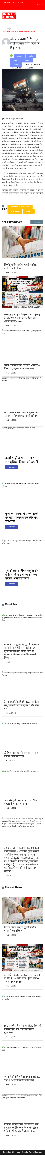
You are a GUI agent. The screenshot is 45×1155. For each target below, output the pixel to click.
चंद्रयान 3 (28, 211)
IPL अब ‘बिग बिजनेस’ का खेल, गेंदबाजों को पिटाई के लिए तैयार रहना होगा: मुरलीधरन (22, 1029)
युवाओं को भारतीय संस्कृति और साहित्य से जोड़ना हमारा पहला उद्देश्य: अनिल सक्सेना (22, 575)
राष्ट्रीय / (10, 29)
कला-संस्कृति (12, 467)
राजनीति (15, 60)
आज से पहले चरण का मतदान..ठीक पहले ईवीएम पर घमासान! (20, 802)
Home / (5, 29)
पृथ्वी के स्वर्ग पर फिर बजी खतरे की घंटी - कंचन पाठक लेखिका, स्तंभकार (21, 518)
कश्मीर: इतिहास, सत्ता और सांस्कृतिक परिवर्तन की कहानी (21, 460)
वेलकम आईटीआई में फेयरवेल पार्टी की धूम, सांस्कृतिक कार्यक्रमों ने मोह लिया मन (21, 705)
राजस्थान (19, 56)
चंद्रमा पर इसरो (15, 211)
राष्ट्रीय (31, 56)
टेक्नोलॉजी (27, 60)
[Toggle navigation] (40, 16)
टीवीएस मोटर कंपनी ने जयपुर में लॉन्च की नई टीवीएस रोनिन (21, 755)
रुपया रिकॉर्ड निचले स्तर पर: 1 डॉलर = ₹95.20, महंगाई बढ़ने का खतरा (22, 367)
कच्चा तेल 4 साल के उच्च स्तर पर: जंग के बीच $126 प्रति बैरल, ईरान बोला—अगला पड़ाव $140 (22, 318)
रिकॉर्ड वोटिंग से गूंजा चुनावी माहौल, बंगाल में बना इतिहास (20, 267)
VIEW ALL (37, 222)
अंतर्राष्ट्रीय (16, 64)
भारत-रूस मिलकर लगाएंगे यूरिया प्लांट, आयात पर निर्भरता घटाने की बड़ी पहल (22, 414)
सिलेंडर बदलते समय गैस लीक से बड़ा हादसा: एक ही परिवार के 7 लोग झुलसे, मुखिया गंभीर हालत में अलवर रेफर (21, 1127)
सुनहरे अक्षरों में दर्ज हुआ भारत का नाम (20, 206)
